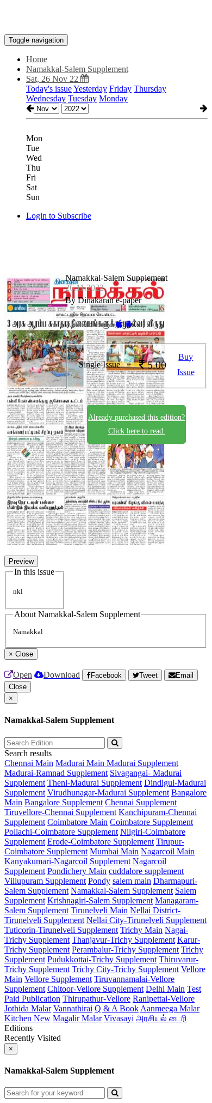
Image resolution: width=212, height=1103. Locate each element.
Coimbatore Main (77, 822)
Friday (120, 88)
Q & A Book (117, 1008)
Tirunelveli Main (99, 910)
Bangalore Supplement (63, 802)
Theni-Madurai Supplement (94, 782)
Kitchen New (27, 1018)
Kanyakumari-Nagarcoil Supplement (67, 861)
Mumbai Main (114, 851)
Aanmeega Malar (169, 1008)
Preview (21, 561)
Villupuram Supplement (45, 880)
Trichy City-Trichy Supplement (125, 969)
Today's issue (49, 88)
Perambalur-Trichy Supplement (125, 949)
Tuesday (82, 98)
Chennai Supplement (141, 802)
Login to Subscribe (58, 215)
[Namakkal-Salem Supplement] (106, 18)
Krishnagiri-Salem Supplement (100, 900)
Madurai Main (81, 763)
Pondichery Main (77, 871)
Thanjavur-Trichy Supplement (123, 939)
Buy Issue (186, 364)
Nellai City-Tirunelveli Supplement (146, 920)
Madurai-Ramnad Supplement (56, 772)
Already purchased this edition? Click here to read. (136, 424)
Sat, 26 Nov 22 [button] (53, 78)
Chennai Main (28, 763)
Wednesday (46, 98)
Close (18, 687)
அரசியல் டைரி (161, 1018)
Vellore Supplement (58, 979)
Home (36, 59)
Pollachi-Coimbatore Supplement (61, 831)
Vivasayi (119, 1018)
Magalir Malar (77, 1018)
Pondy (99, 880)
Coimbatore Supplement (151, 822)
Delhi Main (165, 988)
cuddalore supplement (146, 871)
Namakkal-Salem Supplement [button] (77, 69)
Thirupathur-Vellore (96, 998)
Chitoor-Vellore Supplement (95, 988)
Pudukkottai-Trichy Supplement (102, 959)
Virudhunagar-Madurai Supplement (108, 792)
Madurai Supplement (142, 763)
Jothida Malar (27, 1008)
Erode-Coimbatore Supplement (100, 841)
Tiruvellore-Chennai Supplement (60, 812)
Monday (113, 98)
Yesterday (90, 88)
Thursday (150, 88)
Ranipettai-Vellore (164, 998)
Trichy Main (141, 930)
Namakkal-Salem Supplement (122, 890)
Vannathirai (72, 1008)
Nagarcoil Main (168, 851)
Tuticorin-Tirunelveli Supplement (61, 930)
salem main (132, 880)
